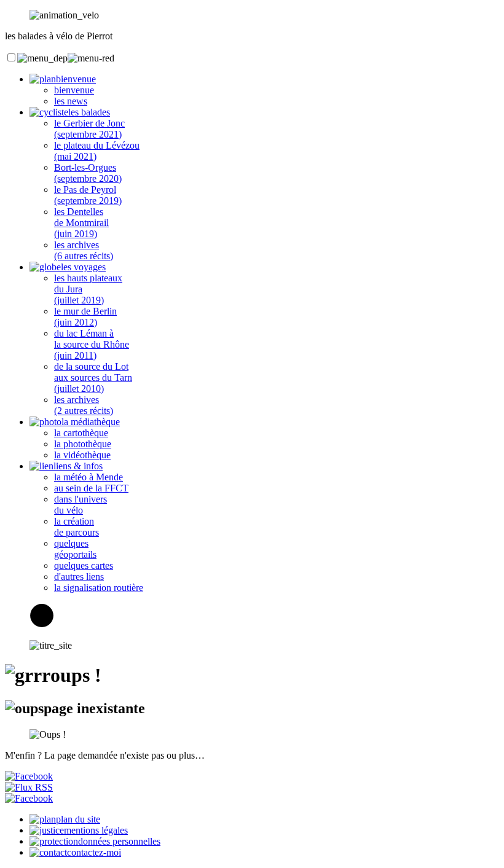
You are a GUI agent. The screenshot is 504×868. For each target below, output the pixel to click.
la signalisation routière (98, 587)
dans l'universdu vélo (80, 504)
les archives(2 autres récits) (83, 405)
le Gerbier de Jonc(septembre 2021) (89, 128)
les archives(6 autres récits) (83, 250)
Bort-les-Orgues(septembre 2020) (88, 173)
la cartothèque (81, 433)
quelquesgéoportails (75, 549)
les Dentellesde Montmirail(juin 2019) (81, 222)
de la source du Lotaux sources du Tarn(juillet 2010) (93, 377)
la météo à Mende (88, 477)
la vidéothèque (82, 455)
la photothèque (82, 444)
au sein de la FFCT (91, 488)
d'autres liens (79, 576)
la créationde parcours (76, 527)
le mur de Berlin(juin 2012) (85, 316)
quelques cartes (83, 565)
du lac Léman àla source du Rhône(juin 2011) (91, 344)
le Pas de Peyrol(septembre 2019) (88, 195)
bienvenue (74, 90)
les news (70, 101)
